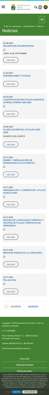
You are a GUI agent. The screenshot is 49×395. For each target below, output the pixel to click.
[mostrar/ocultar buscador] (35, 7)
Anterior (16, 306)
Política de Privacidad (24, 365)
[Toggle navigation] (3, 6)
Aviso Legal (24, 359)
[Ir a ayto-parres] (21, 7)
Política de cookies (24, 371)
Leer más (11, 60)
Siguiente (33, 306)
